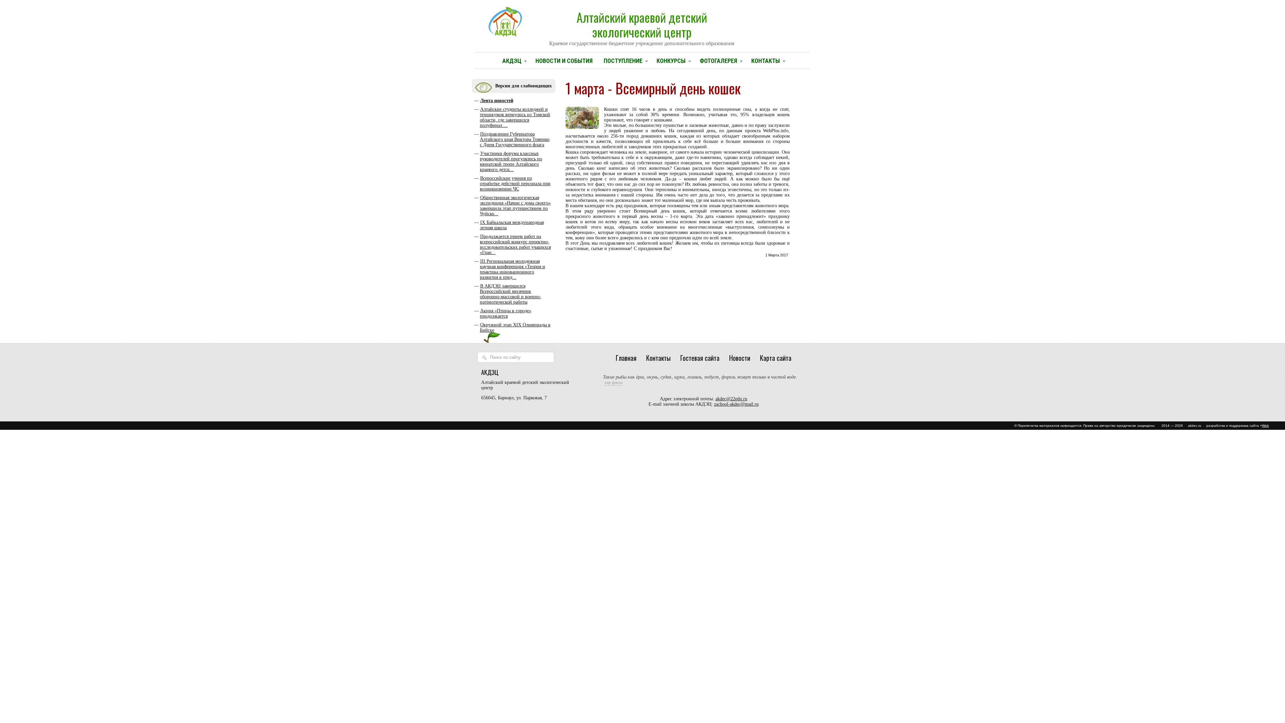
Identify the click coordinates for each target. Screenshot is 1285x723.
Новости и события (564, 60)
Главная (626, 358)
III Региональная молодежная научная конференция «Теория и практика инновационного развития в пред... (512, 269)
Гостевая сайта (699, 358)
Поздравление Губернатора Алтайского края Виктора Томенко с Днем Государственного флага (514, 139)
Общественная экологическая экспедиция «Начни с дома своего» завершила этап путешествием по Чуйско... (515, 205)
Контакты (765, 60)
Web (1265, 425)
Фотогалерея (718, 60)
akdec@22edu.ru (731, 398)
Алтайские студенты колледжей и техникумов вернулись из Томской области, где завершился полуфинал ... (515, 117)
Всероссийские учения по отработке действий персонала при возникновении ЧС (515, 183)
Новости (739, 358)
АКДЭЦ (511, 60)
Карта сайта (775, 358)
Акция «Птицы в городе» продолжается (505, 313)
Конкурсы (671, 60)
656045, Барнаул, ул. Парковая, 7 (514, 397)
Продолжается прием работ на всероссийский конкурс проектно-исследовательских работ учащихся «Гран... (515, 244)
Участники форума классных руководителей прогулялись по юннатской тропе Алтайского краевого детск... (511, 161)
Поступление (623, 60)
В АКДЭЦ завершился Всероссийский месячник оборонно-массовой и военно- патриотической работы (510, 294)
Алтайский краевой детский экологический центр (641, 27)
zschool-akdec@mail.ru (736, 404)
